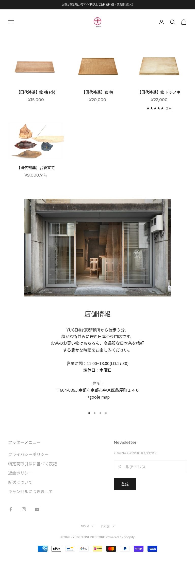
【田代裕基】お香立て (36, 167)
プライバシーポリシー (28, 454)
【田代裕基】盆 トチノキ (159, 92)
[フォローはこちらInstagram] (23, 509)
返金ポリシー (20, 473)
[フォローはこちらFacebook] (10, 509)
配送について (20, 482)
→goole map (97, 397)
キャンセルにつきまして (30, 491)
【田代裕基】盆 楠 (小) (36, 92)
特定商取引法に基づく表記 (32, 464)
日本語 (105, 526)
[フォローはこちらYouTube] (37, 509)
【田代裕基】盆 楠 (97, 92)
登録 (125, 484)
